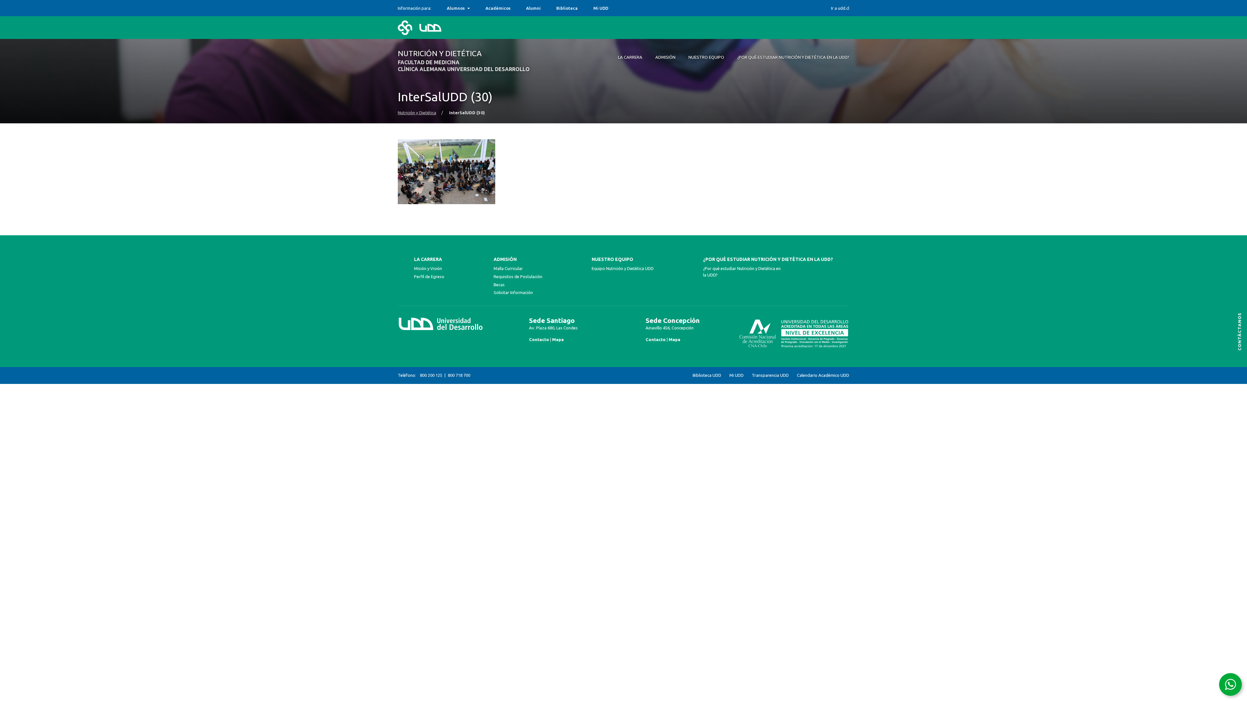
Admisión (505, 259)
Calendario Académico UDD (823, 375)
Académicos (497, 8)
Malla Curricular (508, 268)
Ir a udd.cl (840, 8)
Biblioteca (567, 8)
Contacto (539, 339)
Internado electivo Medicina (476, 8)
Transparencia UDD (770, 375)
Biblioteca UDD (707, 375)
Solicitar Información (513, 292)
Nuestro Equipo (612, 259)
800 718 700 (459, 375)
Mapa (558, 339)
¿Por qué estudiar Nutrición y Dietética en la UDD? (768, 259)
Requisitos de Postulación (518, 276)
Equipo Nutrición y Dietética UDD (623, 268)
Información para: (414, 8)
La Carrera (428, 259)
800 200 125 (431, 375)
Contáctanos (1239, 331)
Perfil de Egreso (429, 276)
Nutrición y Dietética (417, 112)
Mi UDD (600, 8)
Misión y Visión (428, 268)
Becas (499, 284)
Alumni (533, 8)
